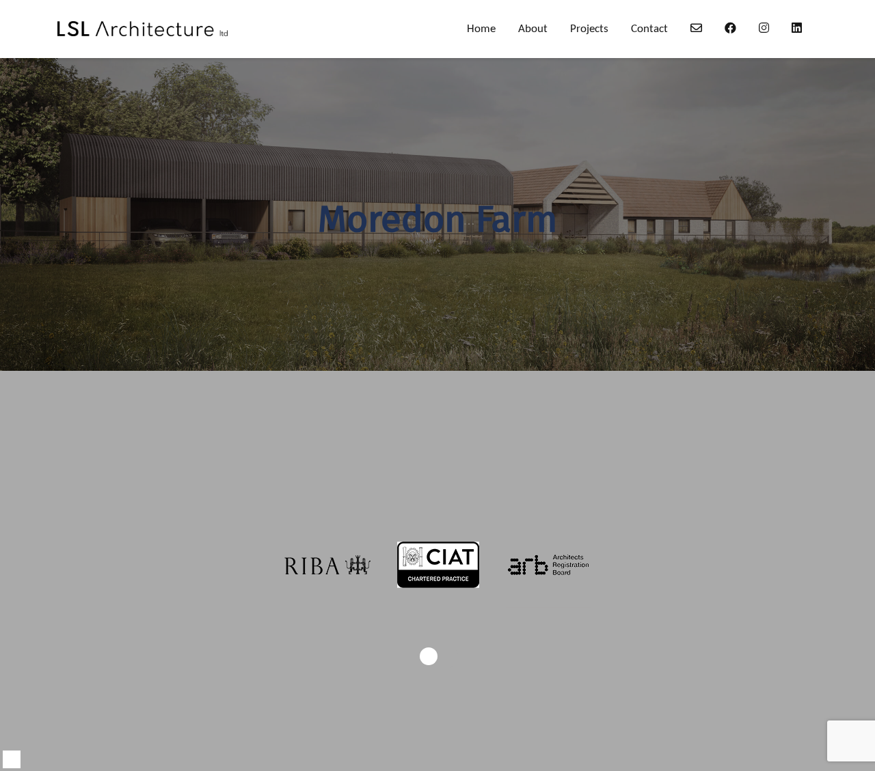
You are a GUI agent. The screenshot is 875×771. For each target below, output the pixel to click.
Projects (589, 29)
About (533, 29)
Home (481, 29)
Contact (649, 29)
